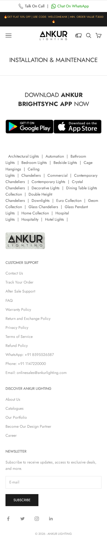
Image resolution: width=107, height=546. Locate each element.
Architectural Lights (23, 156)
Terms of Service (19, 336)
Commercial (57, 175)
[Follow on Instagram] (37, 518)
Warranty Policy (18, 309)
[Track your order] (78, 36)
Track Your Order (19, 282)
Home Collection (35, 213)
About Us (12, 399)
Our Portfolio (16, 417)
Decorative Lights (46, 188)
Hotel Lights (54, 219)
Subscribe (21, 500)
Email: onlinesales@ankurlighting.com (36, 372)
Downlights (41, 200)
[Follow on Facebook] (8, 518)
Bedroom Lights (34, 162)
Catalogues (14, 408)
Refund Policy (16, 345)
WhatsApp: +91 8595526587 (29, 354)
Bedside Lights (65, 162)
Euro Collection (68, 200)
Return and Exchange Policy (27, 318)
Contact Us (14, 273)
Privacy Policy (16, 327)
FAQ (9, 300)
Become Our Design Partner (28, 426)
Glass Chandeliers (43, 206)
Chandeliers (31, 175)
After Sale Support (20, 291)
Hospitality (29, 219)
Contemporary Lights (48, 181)
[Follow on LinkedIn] (51, 518)
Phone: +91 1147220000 (25, 363)
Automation (55, 156)
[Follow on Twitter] (22, 518)
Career (11, 435)
